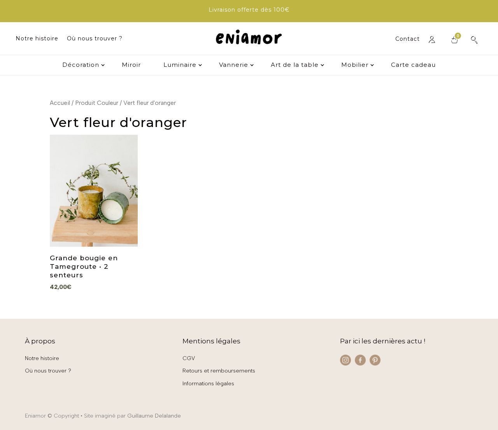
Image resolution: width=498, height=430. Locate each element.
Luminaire (179, 65)
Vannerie (233, 65)
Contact (407, 39)
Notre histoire (37, 39)
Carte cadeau (413, 65)
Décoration (80, 65)
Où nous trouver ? (95, 39)
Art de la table (295, 65)
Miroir (131, 65)
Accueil (60, 102)
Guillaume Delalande (154, 416)
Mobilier (354, 65)
